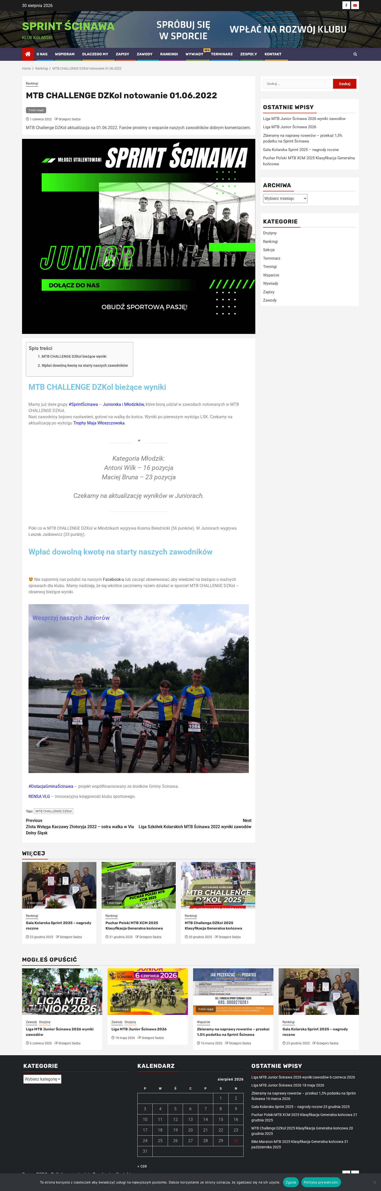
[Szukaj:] (298, 84)
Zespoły (248, 54)
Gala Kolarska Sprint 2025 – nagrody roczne (301, 149)
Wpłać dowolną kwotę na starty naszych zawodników (85, 365)
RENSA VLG (39, 796)
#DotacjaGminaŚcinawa (51, 786)
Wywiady (194, 54)
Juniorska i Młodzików (123, 404)
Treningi (270, 266)
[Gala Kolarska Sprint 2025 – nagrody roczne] (319, 991)
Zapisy (122, 54)
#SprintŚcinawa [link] (83, 404)
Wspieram (65, 54)
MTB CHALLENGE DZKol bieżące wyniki (74, 356)
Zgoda (291, 1182)
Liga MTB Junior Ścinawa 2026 (289, 127)
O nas (42, 54)
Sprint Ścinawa (68, 26)
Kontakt (273, 54)
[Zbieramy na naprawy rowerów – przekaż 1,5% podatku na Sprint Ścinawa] (233, 991)
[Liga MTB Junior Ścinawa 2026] (148, 991)
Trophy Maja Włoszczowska (99, 423)
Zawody (145, 54)
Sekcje (269, 250)
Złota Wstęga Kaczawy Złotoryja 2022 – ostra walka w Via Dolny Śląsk (80, 826)
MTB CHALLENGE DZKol (54, 811)
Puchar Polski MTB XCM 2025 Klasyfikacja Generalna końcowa (301, 1115)
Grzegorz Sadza (70, 119)
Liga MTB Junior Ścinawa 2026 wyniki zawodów (304, 118)
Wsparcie (271, 275)
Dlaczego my (95, 54)
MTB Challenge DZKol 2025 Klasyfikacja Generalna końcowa (299, 1128)
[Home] (28, 54)
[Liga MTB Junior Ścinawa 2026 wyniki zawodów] (62, 991)
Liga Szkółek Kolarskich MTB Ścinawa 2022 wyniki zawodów (195, 823)
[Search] (355, 54)
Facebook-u (113, 579)
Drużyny (270, 233)
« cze (142, 1166)
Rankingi (169, 54)
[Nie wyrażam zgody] (374, 1182)
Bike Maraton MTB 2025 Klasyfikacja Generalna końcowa (297, 1142)
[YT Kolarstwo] (355, 5)
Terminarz (222, 54)
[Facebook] (346, 5)
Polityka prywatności (321, 1182)
